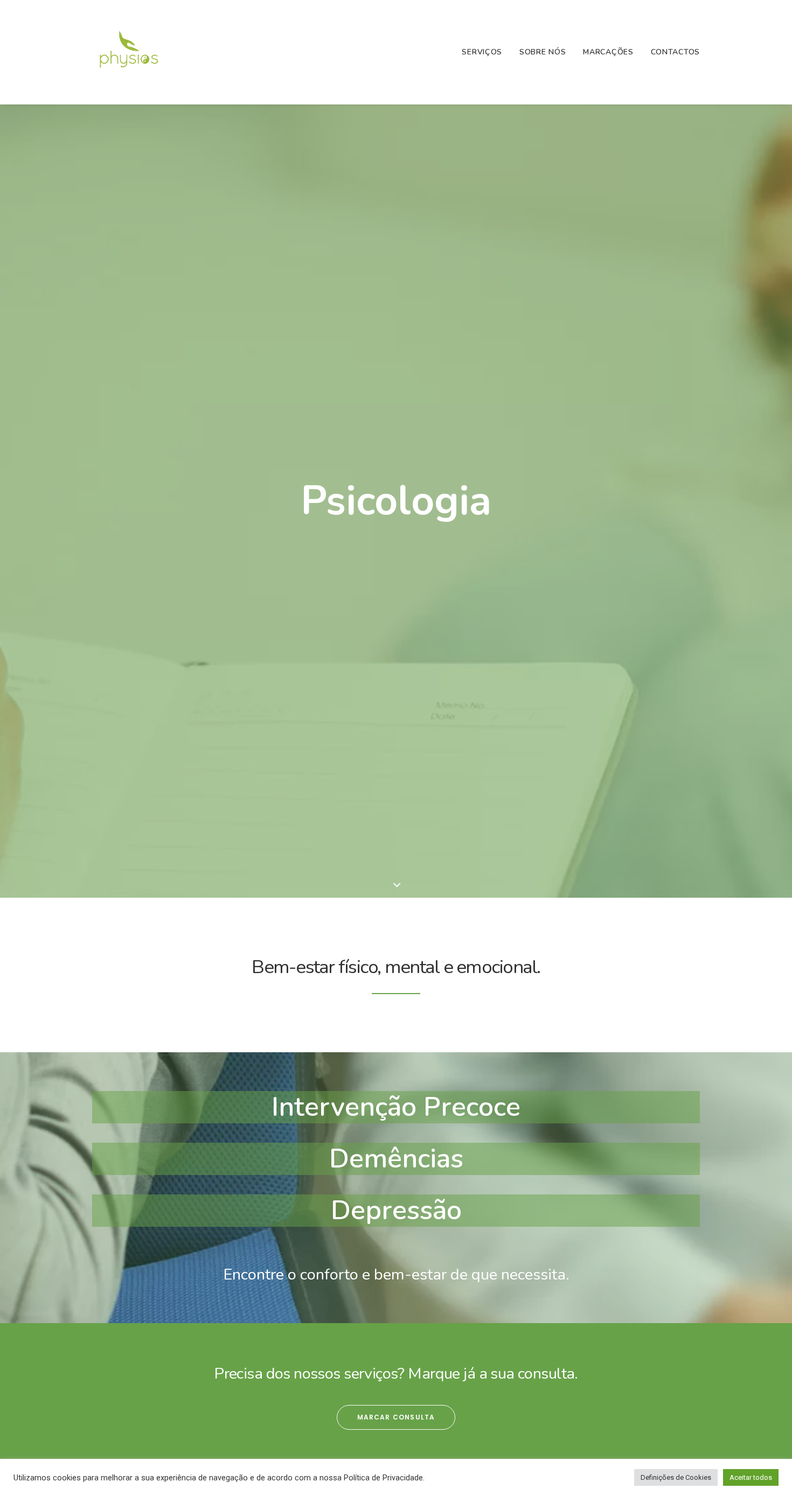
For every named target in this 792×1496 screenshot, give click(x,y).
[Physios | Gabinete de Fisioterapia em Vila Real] (130, 52)
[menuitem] (486, 52)
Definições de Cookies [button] (676, 1477)
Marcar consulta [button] (396, 1417)
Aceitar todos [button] (751, 1477)
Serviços (482, 52)
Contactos (675, 52)
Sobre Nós (542, 52)
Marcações (608, 52)
